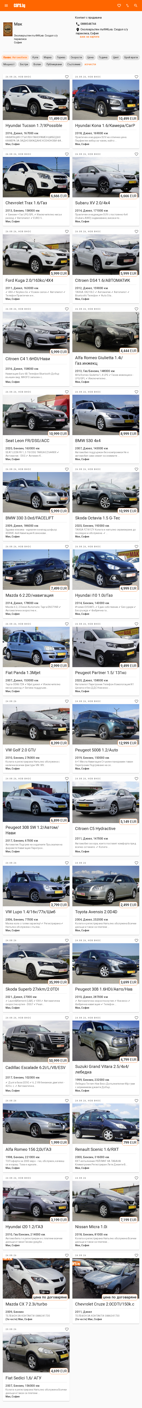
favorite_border (119, 5)
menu (6, 5)
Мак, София (13, 144)
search (136, 5)
